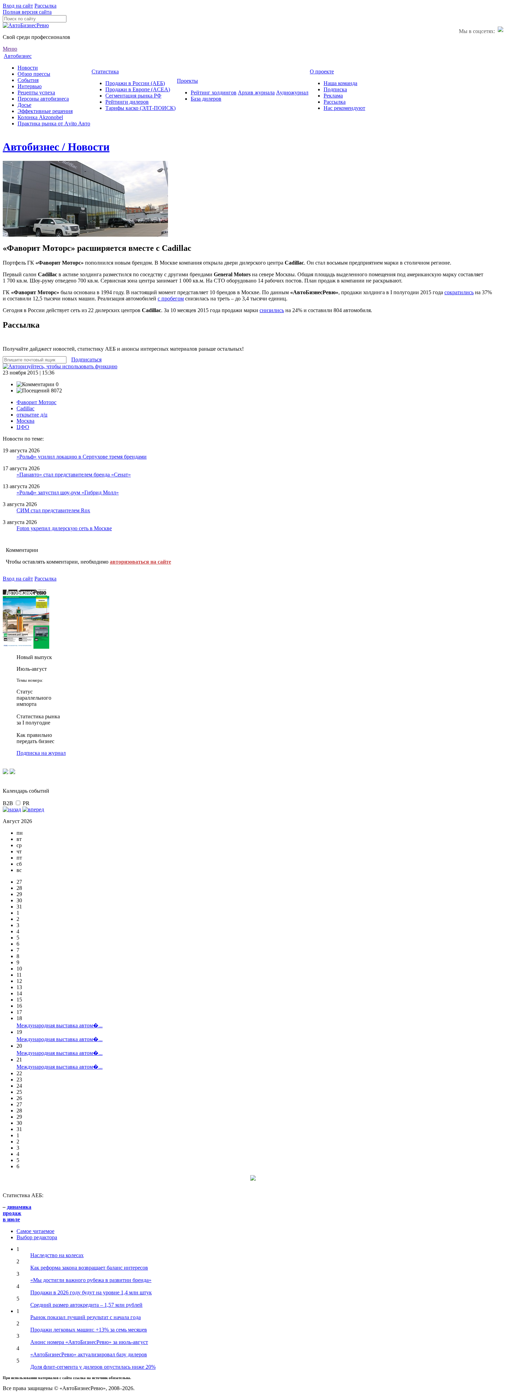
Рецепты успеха (36, 92)
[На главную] (26, 25)
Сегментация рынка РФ (133, 96)
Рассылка (45, 6)
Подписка (335, 89)
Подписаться (86, 359)
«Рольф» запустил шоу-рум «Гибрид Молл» (68, 492)
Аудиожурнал (292, 92)
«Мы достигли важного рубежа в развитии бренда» (90, 1280)
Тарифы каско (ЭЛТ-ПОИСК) (140, 108)
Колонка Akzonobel (40, 117)
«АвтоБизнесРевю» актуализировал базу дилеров (88, 1354)
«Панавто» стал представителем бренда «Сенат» (74, 474)
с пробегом (171, 298)
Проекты (187, 81)
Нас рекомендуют (344, 108)
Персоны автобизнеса (43, 99)
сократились (459, 292)
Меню (10, 49)
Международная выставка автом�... (60, 1025)
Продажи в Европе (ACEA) (137, 89)
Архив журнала (256, 92)
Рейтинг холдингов (213, 92)
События (28, 80)
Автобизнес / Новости (56, 147)
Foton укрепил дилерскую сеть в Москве (64, 528)
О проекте (322, 71)
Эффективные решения (45, 111)
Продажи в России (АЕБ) (135, 83)
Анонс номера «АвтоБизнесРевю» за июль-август (89, 1342)
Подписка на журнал (41, 753)
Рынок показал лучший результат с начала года (85, 1317)
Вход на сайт (18, 6)
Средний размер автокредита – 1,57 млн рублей (86, 1305)
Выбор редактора (37, 1237)
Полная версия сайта (27, 12)
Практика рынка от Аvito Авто (54, 123)
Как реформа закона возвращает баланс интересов (89, 1268)
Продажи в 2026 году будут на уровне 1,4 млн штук (91, 1292)
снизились (272, 310)
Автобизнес (18, 56)
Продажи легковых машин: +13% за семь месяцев (88, 1330)
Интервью (30, 86)
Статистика (105, 71)
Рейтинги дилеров (127, 102)
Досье (24, 105)
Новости (28, 68)
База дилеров (206, 99)
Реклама (333, 96)
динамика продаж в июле (17, 1213)
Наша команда (340, 83)
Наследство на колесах (57, 1255)
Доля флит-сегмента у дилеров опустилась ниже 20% (93, 1367)
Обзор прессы (34, 74)
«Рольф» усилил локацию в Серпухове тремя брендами (82, 457)
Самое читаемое (35, 1231)
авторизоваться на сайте (140, 562)
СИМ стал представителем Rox (53, 510)
